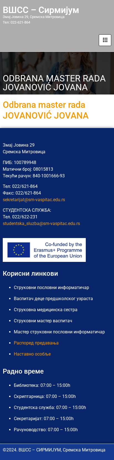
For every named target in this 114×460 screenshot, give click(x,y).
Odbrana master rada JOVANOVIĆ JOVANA (46, 110)
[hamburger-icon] (105, 40)
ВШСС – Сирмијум (41, 10)
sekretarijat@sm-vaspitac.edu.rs (34, 199)
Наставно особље (32, 354)
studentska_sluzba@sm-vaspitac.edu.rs (41, 223)
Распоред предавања (36, 343)
